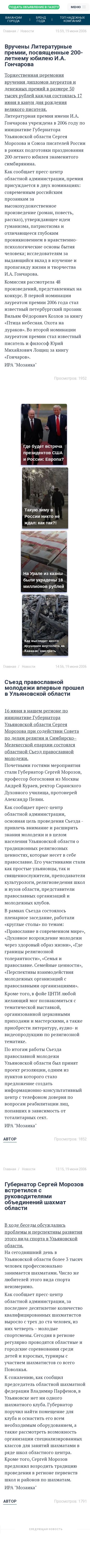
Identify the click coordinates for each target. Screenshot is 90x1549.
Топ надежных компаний (72, 19)
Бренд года (41, 19)
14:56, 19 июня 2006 (71, 666)
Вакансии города (13, 19)
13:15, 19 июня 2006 (71, 1169)
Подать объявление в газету (34, 7)
